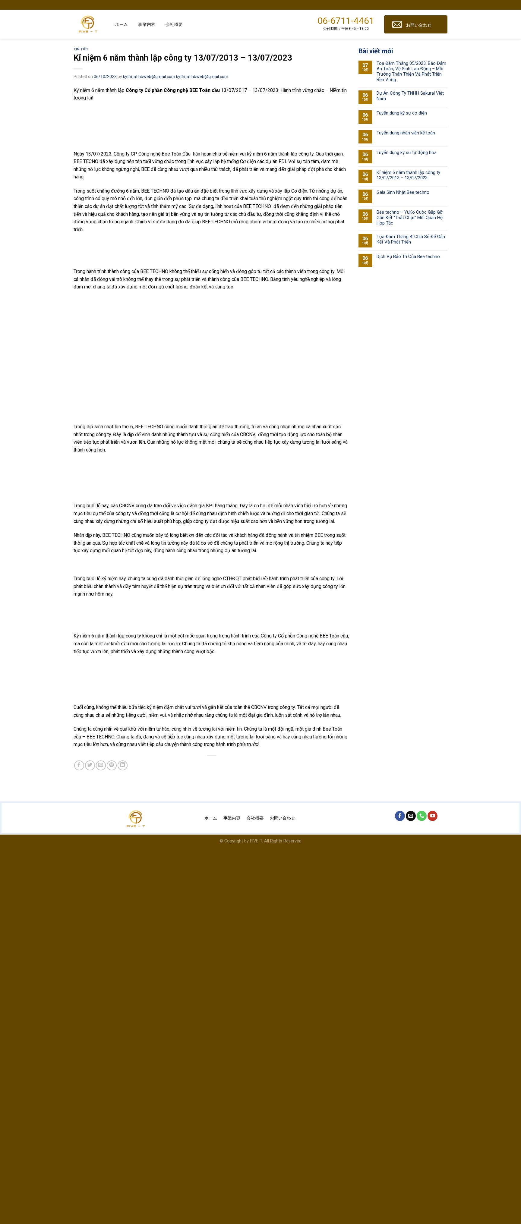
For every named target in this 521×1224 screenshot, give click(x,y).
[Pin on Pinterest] (112, 765)
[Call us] (422, 816)
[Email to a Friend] (101, 765)
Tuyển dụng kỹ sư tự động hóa (407, 152)
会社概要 (174, 24)
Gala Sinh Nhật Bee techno (403, 192)
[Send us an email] (411, 816)
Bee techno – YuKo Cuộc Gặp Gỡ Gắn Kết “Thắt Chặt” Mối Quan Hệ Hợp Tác (410, 217)
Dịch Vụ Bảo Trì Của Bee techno (408, 256)
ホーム (121, 24)
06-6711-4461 (345, 20)
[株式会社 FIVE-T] (90, 24)
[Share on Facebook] (79, 765)
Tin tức (81, 49)
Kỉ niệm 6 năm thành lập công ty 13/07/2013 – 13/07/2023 (408, 175)
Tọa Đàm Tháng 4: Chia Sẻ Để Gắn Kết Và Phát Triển (411, 239)
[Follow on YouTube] (432, 816)
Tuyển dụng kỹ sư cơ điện (402, 113)
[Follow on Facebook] (400, 816)
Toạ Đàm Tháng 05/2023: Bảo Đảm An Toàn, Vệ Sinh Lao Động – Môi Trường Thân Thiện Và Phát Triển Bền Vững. (411, 71)
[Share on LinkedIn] (123, 765)
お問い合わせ (418, 25)
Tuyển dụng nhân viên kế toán (406, 133)
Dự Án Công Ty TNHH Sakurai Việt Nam (410, 95)
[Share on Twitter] (90, 765)
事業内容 (146, 24)
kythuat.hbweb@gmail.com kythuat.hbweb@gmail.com (175, 76)
